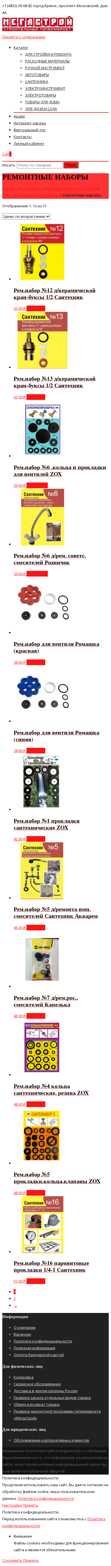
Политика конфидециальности (46, 1498)
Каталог (21, 47)
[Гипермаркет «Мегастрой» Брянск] (37, 30)
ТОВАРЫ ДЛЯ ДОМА (42, 102)
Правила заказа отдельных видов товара (52, 1397)
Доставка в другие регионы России (45, 1390)
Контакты (23, 136)
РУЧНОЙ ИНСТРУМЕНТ (45, 67)
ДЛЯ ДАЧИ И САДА (41, 108)
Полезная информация (34, 1347)
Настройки (12, 1505)
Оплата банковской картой (39, 1354)
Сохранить (12, 1560)
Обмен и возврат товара (36, 1404)
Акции (19, 116)
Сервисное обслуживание (37, 1384)
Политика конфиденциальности (43, 1341)
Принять (30, 1505)
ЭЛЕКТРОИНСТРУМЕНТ (45, 88)
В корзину (36, 308)
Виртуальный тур (30, 129)
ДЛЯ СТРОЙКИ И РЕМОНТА (48, 54)
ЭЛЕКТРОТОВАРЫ (40, 95)
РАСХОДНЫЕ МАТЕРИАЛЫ (47, 61)
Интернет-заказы (30, 123)
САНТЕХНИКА (36, 81)
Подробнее (37, 485)
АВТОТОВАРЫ (37, 74)
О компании (25, 1327)
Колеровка (24, 1377)
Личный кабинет (29, 143)
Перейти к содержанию (23, 36)
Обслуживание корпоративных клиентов (51, 1440)
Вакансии (22, 1334)
